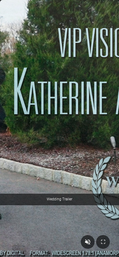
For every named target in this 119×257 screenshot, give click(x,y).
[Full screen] (103, 242)
